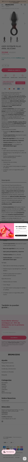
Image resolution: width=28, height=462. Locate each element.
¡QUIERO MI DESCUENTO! (21, 235)
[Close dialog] (27, 223)
